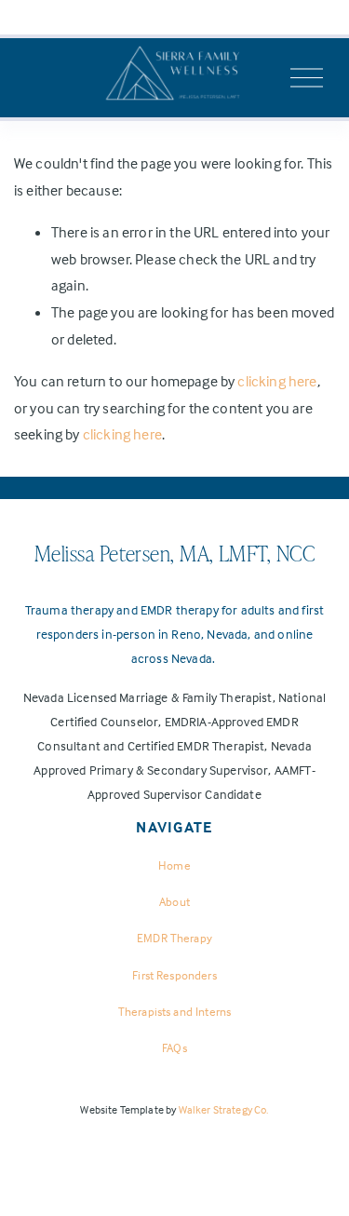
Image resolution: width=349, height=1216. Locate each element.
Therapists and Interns (175, 1011)
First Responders (174, 974)
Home (174, 865)
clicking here (276, 381)
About (174, 901)
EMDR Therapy (174, 937)
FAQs (174, 1047)
